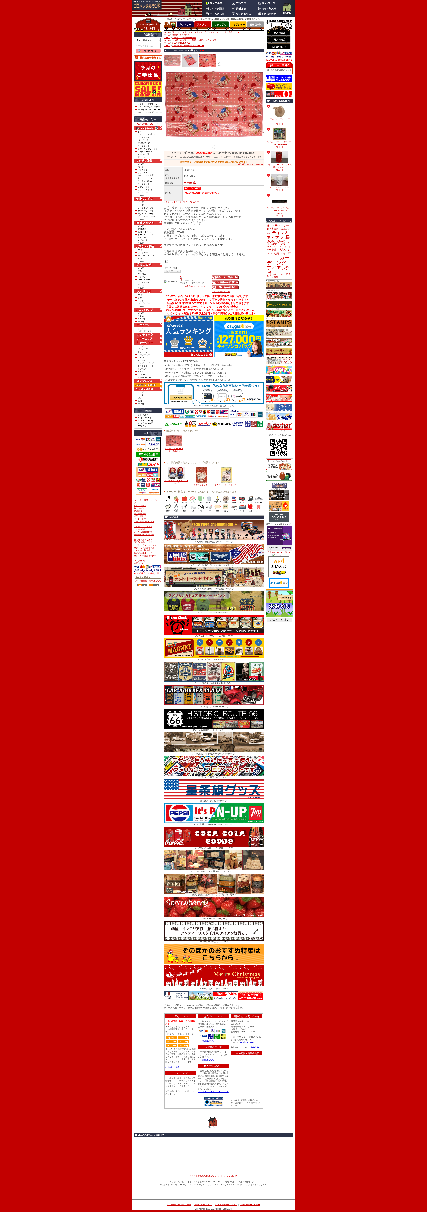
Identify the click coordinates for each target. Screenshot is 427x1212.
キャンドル (143, 319)
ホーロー (142, 167)
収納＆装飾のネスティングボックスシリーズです (214, 895)
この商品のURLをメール (194, 286)
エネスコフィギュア (147, 134)
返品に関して (140, 516)
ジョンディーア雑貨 (272, 309)
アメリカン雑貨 (271, 300)
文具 (140, 271)
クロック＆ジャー (272, 337)
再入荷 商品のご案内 (143, 542)
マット (141, 300)
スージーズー (144, 355)
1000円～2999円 (145, 420)
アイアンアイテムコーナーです (214, 942)
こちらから (254, 1047)
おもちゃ (142, 237)
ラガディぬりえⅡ (201, 485)
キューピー (269, 402)
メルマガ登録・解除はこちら (148, 581)
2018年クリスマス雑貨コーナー (214, 989)
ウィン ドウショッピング (145, 545)
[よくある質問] (215, 8)
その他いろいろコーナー (149, 109)
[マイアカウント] (268, 8)
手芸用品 (142, 274)
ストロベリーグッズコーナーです (214, 918)
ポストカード (144, 137)
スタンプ (142, 277)
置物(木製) (142, 229)
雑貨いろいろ (278, 274)
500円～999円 (144, 418)
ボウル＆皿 (143, 172)
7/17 (269, 38)
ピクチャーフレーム (147, 216)
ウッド (141, 205)
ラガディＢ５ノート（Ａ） (227, 485)
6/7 (269, 32)
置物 (140, 401)
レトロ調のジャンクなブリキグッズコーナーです (214, 754)
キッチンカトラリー (147, 146)
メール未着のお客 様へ (144, 532)
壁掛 (140, 398)
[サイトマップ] (268, 3)
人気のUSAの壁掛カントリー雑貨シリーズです (214, 589)
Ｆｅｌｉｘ (143, 352)
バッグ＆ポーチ (145, 140)
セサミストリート (146, 366)
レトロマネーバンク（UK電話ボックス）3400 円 (279, 167)
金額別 (175, 35)
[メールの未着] (215, 14)
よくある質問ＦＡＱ (221, 291)
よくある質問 (140, 529)
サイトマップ (140, 505)
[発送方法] (242, 8)
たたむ (156, 124)
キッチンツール (145, 178)
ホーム (167, 32)
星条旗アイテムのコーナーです (214, 801)
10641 (149, 28)
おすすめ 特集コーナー (144, 553)
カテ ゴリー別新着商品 (144, 548)
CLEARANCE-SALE (181, 43)
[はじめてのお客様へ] (215, 3)
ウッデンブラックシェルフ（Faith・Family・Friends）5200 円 (279, 212)
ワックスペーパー (272, 346)
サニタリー (143, 192)
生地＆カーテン (145, 151)
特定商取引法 (140, 513)
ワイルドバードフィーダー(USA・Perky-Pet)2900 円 (279, 144)
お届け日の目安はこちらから (250, 164)
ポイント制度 (140, 519)
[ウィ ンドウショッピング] (279, 46)
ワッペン (142, 285)
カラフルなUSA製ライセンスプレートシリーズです (214, 565)
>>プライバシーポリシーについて (213, 1091)
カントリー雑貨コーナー (149, 104)
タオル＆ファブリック (148, 149)
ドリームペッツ (145, 360)
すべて (141, 131)
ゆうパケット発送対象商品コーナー (188, 45)
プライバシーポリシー (250, 1204)
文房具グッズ (144, 143)
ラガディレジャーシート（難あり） (220, 32)
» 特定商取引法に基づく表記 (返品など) (181, 202)
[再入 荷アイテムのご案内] (279, 39)
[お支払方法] (242, 3)
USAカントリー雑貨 (272, 290)
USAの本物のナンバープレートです (214, 706)
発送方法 (138, 511)
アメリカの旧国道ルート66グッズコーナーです (214, 730)
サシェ (141, 316)
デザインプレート (146, 213)
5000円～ (142, 426)
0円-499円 (185, 35)
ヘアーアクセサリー (147, 331)
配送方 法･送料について (226, 1204)
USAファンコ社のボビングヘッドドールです (214, 542)
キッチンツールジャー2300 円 (279, 188)
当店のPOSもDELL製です (279, 552)
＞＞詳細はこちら (206, 1041)
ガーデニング (278, 260)
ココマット (269, 356)
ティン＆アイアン (146, 208)
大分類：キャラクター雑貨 (184, 37)
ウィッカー (143, 253)
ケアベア (142, 369)
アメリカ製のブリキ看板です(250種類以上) (213, 683)
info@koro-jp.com (247, 1042)
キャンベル (143, 357)
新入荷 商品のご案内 (143, 539)
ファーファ (269, 421)
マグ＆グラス (144, 170)
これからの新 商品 (142, 550)
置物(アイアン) (144, 232)
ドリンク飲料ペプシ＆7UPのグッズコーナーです (214, 824)
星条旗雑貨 (278, 240)
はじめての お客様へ (143, 526)
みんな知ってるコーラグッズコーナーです (214, 848)
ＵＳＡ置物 (272, 229)
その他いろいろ (145, 377)
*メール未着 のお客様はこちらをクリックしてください (213, 1176)
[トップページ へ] (287, 8)
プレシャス (143, 374)
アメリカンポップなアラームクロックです (214, 636)
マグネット (143, 240)
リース (141, 395)
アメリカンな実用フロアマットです (214, 777)
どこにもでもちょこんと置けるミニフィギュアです (214, 871)
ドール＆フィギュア (147, 234)
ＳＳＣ (141, 372)
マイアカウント (141, 561)
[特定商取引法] (242, 14)
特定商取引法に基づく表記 (179, 1204)
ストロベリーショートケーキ (275, 431)
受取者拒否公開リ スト (144, 521)
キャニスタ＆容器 (146, 175)
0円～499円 (143, 415)
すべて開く (144, 124)
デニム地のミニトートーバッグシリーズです (214, 612)
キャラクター (278, 226)
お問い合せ (139, 563)
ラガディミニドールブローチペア (176, 481)
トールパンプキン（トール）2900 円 (279, 121)
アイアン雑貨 (279, 270)
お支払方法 (139, 508)
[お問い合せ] (268, 14)
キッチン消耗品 (145, 181)
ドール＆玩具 (144, 154)
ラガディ (176, 32)
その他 (141, 195)
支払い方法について (203, 1204)
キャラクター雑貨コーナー (150, 112)
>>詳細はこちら (172, 1067)
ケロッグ (269, 393)
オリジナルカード (272, 365)
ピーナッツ (143, 349)
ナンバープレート (146, 211)
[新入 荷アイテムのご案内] (279, 32)
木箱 (140, 258)
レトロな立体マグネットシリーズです (214, 659)
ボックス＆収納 (145, 189)
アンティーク (144, 157)
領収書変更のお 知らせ (144, 534)
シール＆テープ (145, 279)
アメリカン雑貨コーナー (149, 107)
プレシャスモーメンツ (273, 412)
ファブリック (144, 187)
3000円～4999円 (145, 423)
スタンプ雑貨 (270, 328)
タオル (141, 298)
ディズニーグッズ (146, 363)
